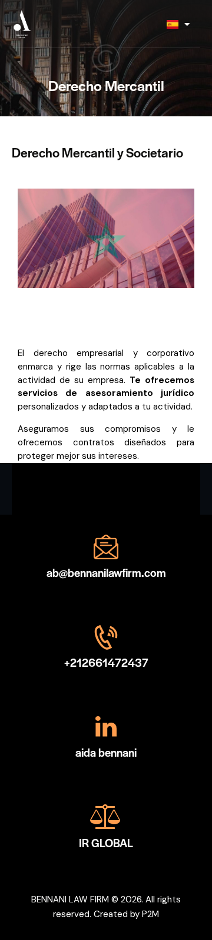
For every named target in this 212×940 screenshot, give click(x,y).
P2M (150, 914)
